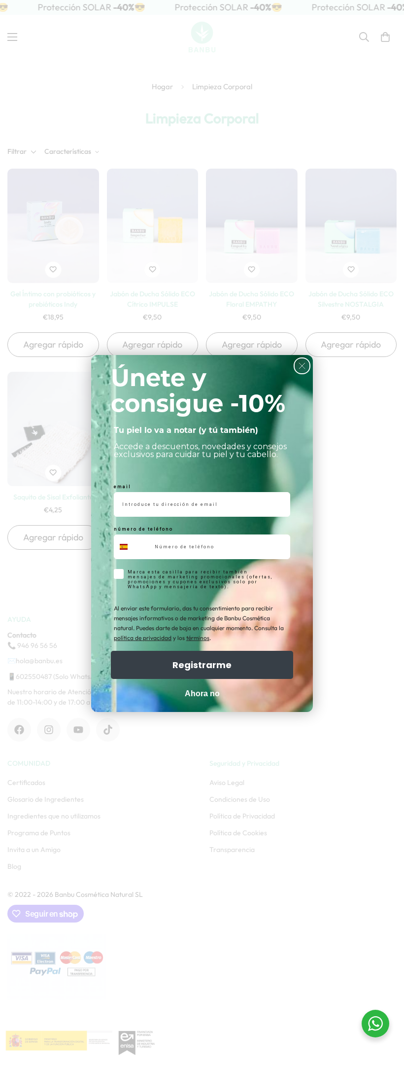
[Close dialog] (302, 365)
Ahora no (202, 693)
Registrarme (202, 665)
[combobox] (132, 547)
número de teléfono (143, 529)
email (122, 486)
